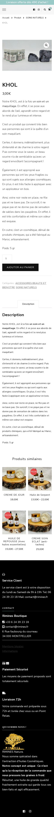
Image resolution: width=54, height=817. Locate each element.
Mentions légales (12, 646)
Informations (10, 651)
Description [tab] (28, 304)
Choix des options (40, 476)
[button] (46, 45)
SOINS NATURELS (26, 287)
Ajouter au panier (20, 267)
